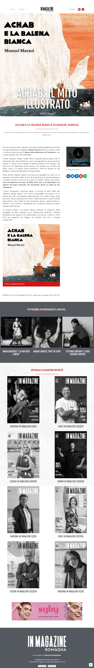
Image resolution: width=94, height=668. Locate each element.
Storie (21, 9)
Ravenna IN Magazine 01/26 (71, 591)
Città (12, 9)
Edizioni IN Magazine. (53, 655)
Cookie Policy (52, 666)
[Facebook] (79, 9)
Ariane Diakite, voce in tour (47, 351)
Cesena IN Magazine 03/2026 (23, 481)
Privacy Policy (42, 666)
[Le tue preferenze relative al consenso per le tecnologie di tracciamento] (91, 665)
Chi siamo (72, 9)
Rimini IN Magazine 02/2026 (70, 481)
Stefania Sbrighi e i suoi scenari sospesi (78, 353)
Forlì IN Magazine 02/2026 (70, 536)
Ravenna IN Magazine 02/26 (23, 536)
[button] (68, 176)
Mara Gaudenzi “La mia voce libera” (16, 353)
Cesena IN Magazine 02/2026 (23, 591)
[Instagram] (83, 9)
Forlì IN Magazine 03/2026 (70, 426)
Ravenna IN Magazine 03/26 (23, 426)
